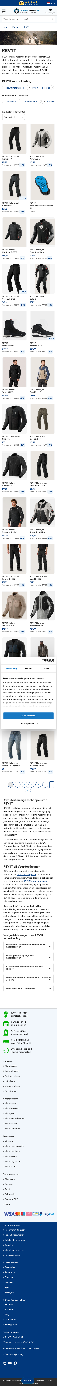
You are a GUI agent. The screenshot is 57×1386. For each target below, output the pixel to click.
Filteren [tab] (27, 1380)
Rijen (7, 1287)
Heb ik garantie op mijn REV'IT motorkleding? (21, 956)
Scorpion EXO (11, 1199)
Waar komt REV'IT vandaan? (20, 988)
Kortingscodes (12, 1324)
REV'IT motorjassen (26, 874)
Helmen (8, 1061)
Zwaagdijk (10, 1292)
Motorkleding (11, 1098)
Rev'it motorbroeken (40, 88)
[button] (51, 3)
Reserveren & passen (15, 1230)
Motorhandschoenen (14, 1118)
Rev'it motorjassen (15, 88)
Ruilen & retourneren (14, 1235)
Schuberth (10, 1194)
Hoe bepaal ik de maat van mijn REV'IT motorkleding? (25, 945)
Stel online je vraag (14, 1354)
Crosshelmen (11, 1091)
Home (4, 27)
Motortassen (11, 1156)
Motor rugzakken (13, 1161)
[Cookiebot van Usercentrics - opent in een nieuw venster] (42, 661)
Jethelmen (10, 1081)
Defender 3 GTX (31, 101)
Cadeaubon (10, 1319)
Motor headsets (12, 1151)
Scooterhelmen (12, 1071)
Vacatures (9, 1309)
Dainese (9, 1184)
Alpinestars (10, 1179)
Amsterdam (10, 1267)
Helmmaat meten (12, 1255)
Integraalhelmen (12, 1086)
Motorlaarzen (11, 1123)
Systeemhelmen (12, 1076)
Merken (15, 27)
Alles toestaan (28, 715)
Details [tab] (28, 668)
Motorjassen (10, 1103)
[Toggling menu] (3, 11)
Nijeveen (9, 1282)
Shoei (7, 1204)
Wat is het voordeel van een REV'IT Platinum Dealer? (28, 978)
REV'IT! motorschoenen (35, 881)
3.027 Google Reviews (31, 4)
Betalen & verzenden (15, 1240)
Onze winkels (11, 1262)
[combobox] (28, 19)
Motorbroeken (12, 1108)
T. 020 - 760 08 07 (14, 1337)
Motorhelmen (11, 1066)
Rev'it (7, 1189)
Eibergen (9, 1277)
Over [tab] (46, 668)
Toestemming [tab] (10, 668)
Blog (7, 1314)
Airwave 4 (11, 101)
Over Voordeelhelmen (15, 1300)
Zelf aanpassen (26, 723)
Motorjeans (10, 1113)
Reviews (9, 1304)
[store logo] (27, 11)
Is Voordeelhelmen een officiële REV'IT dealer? (26, 967)
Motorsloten (10, 1166)
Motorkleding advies (14, 1250)
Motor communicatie (14, 1146)
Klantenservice (12, 1225)
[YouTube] (10, 1363)
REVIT (26, 27)
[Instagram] (5, 1363)
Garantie (9, 1245)
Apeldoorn (10, 1272)
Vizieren (9, 1141)
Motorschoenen (12, 1128)
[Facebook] (15, 1363)
